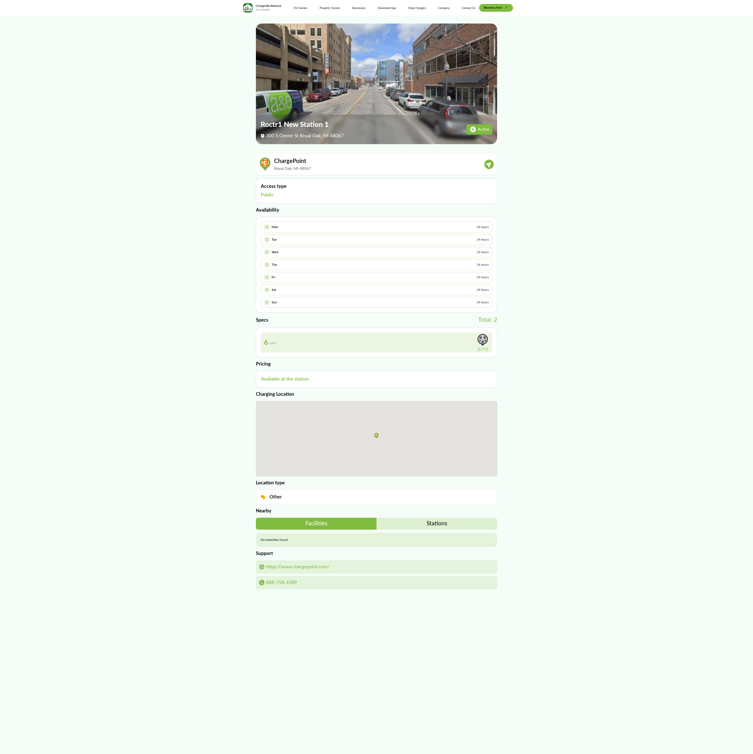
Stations (437, 524)
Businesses (358, 8)
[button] (376, 436)
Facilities (316, 524)
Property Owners (330, 8)
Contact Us (468, 8)
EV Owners (300, 8)
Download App (387, 8)
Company (444, 8)
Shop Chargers (417, 8)
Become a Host (493, 7)
